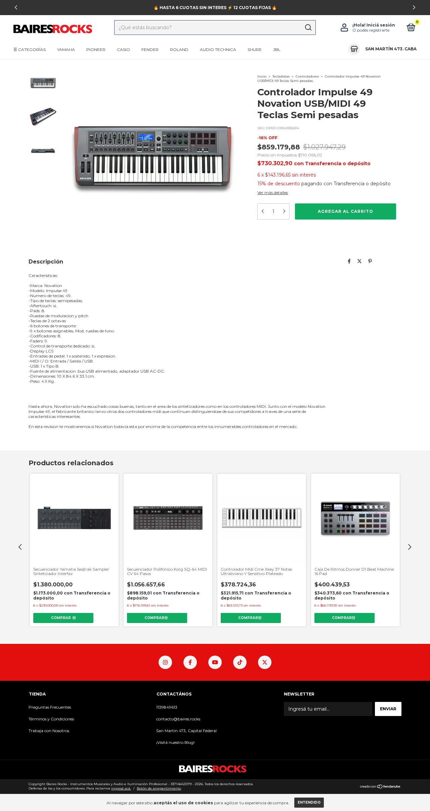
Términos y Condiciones (51, 718)
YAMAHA (66, 49)
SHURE (255, 49)
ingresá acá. (121, 788)
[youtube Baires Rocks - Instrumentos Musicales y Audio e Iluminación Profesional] (215, 662)
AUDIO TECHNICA (218, 49)
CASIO (123, 49)
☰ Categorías (29, 49)
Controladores (307, 76)
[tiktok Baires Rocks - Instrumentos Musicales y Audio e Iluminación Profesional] (240, 662)
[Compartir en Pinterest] (370, 261)
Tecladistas (281, 76)
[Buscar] (307, 27)
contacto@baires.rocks (178, 718)
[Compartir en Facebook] (349, 261)
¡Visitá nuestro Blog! (175, 742)
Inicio (261, 76)
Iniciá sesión (381, 25)
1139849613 (166, 707)
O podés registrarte (370, 30)
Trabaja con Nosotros (49, 730)
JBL (277, 49)
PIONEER (95, 49)
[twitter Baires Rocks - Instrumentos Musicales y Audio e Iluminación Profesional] (264, 662)
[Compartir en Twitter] (359, 261)
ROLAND (179, 49)
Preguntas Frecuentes (50, 707)
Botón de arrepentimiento (159, 788)
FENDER (150, 49)
